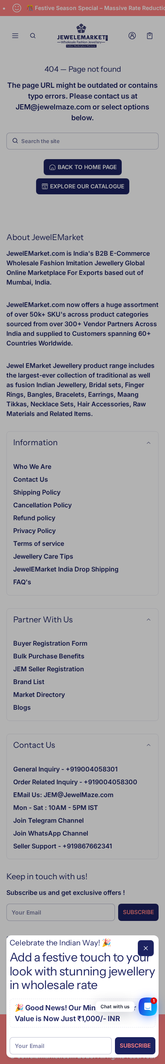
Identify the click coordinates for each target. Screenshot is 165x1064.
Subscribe (135, 1045)
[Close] (146, 948)
